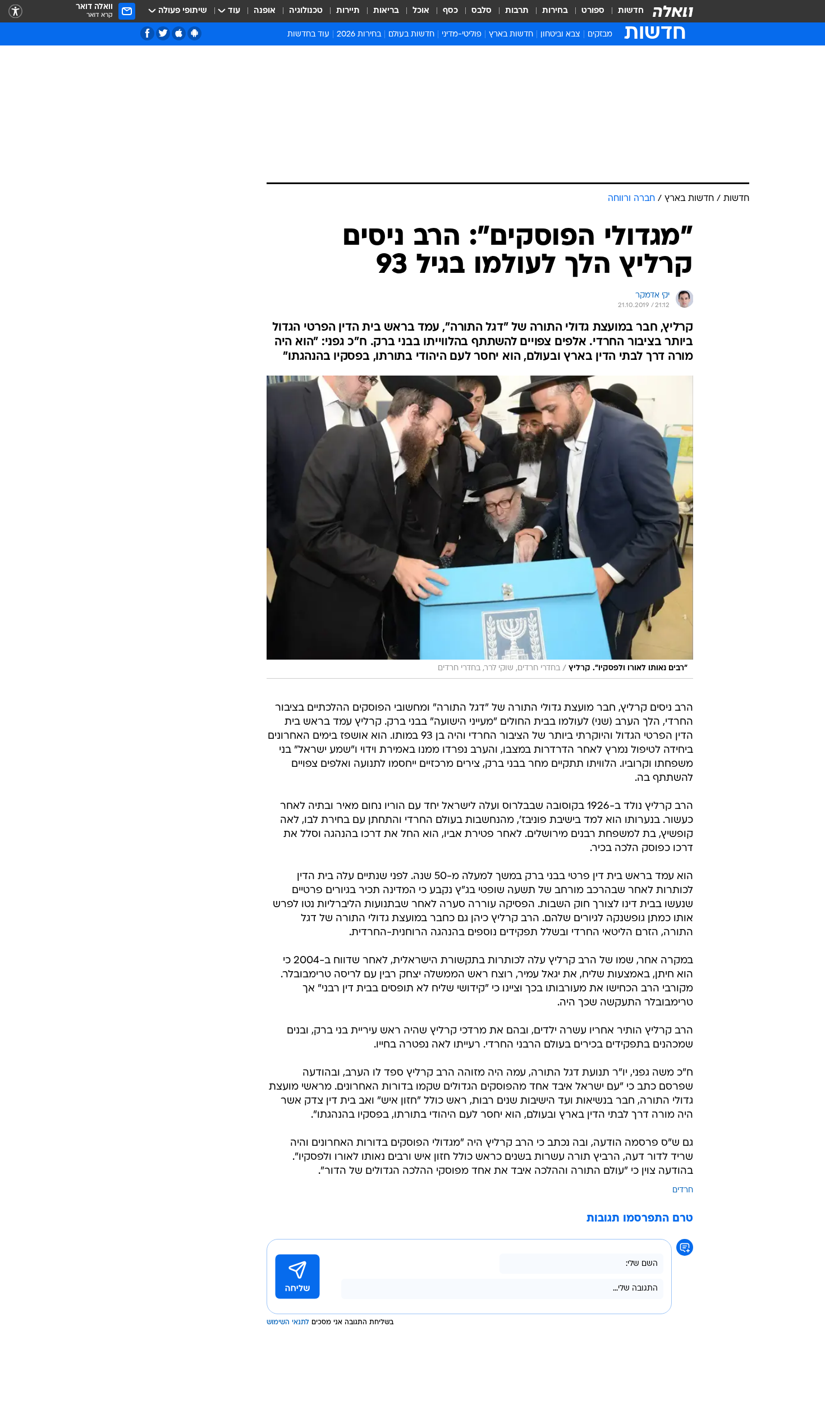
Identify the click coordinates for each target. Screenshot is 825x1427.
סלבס (481, 11)
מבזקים (600, 34)
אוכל (420, 11)
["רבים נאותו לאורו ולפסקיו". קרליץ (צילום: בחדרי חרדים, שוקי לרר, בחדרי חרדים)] (480, 527)
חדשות (631, 11)
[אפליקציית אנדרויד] (194, 33)
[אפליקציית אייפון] (179, 33)
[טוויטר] (163, 33)
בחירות (555, 11)
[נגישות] (15, 11)
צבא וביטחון (560, 34)
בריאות (386, 11)
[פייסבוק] (147, 33)
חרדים (682, 1190)
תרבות (517, 11)
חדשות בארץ (511, 34)
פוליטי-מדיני (462, 34)
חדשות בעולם (411, 34)
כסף (450, 11)
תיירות (348, 11)
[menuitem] (624, 11)
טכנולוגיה (306, 11)
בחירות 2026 (359, 34)
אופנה (265, 11)
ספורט (592, 11)
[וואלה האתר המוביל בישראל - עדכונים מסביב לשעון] (673, 11)
